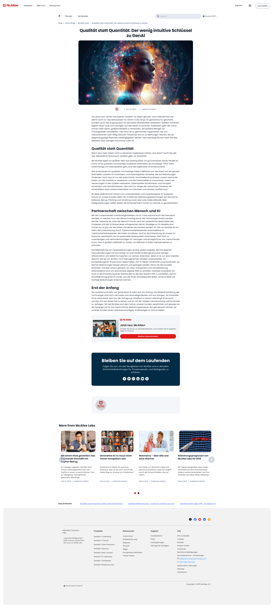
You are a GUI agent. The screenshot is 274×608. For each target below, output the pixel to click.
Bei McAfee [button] (83, 16)
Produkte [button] (28, 5)
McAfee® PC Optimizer (103, 557)
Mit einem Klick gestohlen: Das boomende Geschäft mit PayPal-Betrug (78, 458)
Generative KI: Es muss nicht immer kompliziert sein (116, 457)
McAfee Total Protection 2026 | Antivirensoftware (101, 503)
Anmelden (263, 6)
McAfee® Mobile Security (104, 565)
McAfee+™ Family (101, 540)
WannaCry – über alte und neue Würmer (154, 457)
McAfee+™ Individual (102, 537)
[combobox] (209, 16)
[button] (250, 5)
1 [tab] (135, 493)
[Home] (60, 16)
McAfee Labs (83, 23)
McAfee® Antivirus (101, 549)
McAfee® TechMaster (102, 561)
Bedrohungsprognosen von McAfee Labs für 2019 (193, 457)
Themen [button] (68, 16)
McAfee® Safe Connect (103, 553)
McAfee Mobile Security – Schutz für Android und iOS (151, 503)
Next (211, 460)
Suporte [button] (238, 5)
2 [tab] (138, 493)
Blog (60, 23)
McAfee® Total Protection (104, 545)
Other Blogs (70, 23)
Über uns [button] (41, 5)
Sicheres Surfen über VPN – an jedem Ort (198, 503)
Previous (62, 460)
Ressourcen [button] (54, 5)
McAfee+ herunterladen (148, 336)
